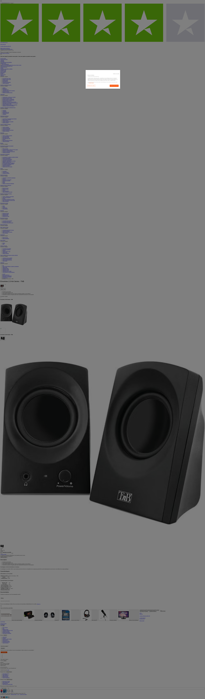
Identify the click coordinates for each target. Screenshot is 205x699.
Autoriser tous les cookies (114, 85)
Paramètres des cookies (91, 85)
